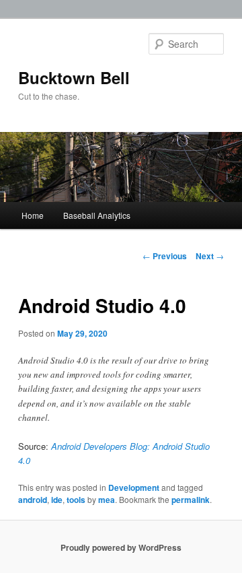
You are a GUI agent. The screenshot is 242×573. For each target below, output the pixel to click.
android (32, 500)
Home (33, 215)
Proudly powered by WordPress (121, 547)
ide (57, 500)
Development (133, 487)
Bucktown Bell (74, 77)
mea (106, 500)
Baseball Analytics (96, 215)
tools (76, 500)
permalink (190, 500)
